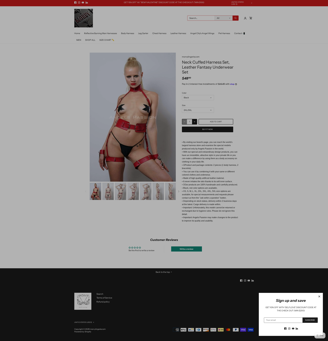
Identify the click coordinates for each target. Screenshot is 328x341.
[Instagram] (289, 328)
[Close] (319, 296)
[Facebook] (285, 328)
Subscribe (310, 320)
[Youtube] (293, 328)
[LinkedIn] (297, 328)
